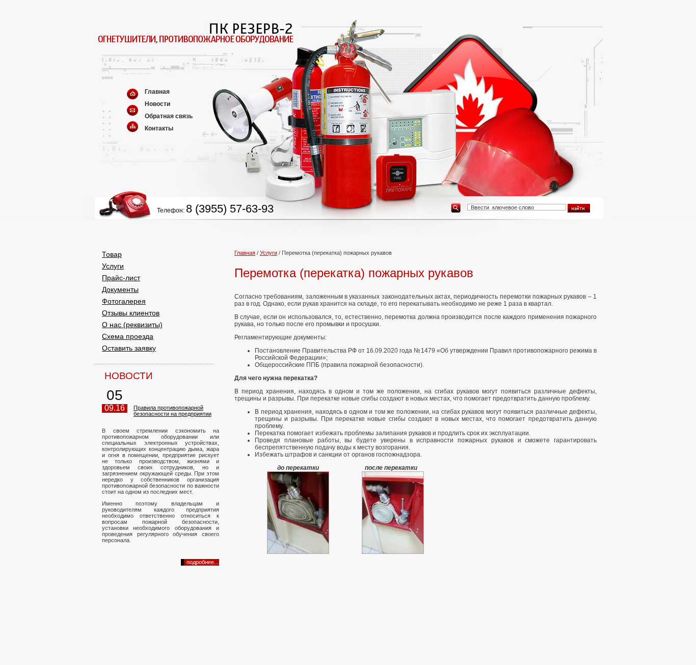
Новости (157, 104)
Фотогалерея (124, 301)
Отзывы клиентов (130, 313)
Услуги (113, 266)
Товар (112, 254)
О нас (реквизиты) (132, 325)
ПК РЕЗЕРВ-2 (166, 46)
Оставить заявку (129, 348)
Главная (157, 91)
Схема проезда (127, 336)
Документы (120, 289)
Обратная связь (169, 116)
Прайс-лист (121, 278)
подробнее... (202, 562)
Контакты (159, 128)
